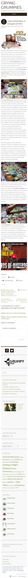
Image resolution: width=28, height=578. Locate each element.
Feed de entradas (7, 563)
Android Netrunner (11, 457)
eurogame (8, 292)
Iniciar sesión (6, 561)
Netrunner (12, 479)
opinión (19, 479)
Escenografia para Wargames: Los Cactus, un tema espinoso (7, 300)
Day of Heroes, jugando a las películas (12, 389)
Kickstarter (16, 474)
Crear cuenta (6, 559)
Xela (17, 487)
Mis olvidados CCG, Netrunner (10, 393)
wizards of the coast (12, 295)
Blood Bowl (6, 459)
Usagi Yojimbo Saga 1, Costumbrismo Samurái (13, 391)
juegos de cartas (9, 474)
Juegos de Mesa (15, 26)
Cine (11, 459)
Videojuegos (11, 485)
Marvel (23, 474)
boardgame (4, 291)
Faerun (12, 292)
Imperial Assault (15, 471)
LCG (19, 474)
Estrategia (15, 462)
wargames (19, 485)
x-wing (4, 487)
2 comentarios (23, 290)
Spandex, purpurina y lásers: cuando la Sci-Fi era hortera (21, 300)
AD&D (3, 290)
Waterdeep (3, 295)
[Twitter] (12, 350)
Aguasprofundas (10, 290)
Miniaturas (5, 476)
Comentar (21, 339)
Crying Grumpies (11, 5)
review (6, 294)
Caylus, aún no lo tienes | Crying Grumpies (16, 313)
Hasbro (3, 294)
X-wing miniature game (11, 487)
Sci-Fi (14, 482)
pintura (5, 482)
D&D (8, 291)
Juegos (9, 26)
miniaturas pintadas (13, 476)
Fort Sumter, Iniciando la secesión (11, 387)
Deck (13, 459)
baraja (21, 457)
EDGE (17, 459)
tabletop (11, 294)
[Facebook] (7, 350)
